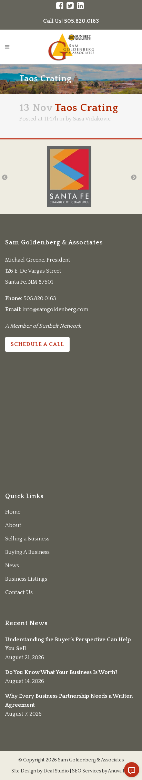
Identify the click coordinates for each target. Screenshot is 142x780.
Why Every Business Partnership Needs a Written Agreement (69, 700)
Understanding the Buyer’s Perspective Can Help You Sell (68, 644)
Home (12, 512)
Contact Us (19, 592)
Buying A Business (27, 552)
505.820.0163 (39, 298)
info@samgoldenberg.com (55, 309)
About (13, 525)
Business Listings (26, 579)
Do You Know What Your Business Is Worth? (61, 672)
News (12, 565)
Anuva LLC (119, 771)
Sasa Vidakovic (92, 119)
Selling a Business (27, 539)
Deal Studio (56, 771)
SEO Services (86, 771)
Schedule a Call (37, 344)
